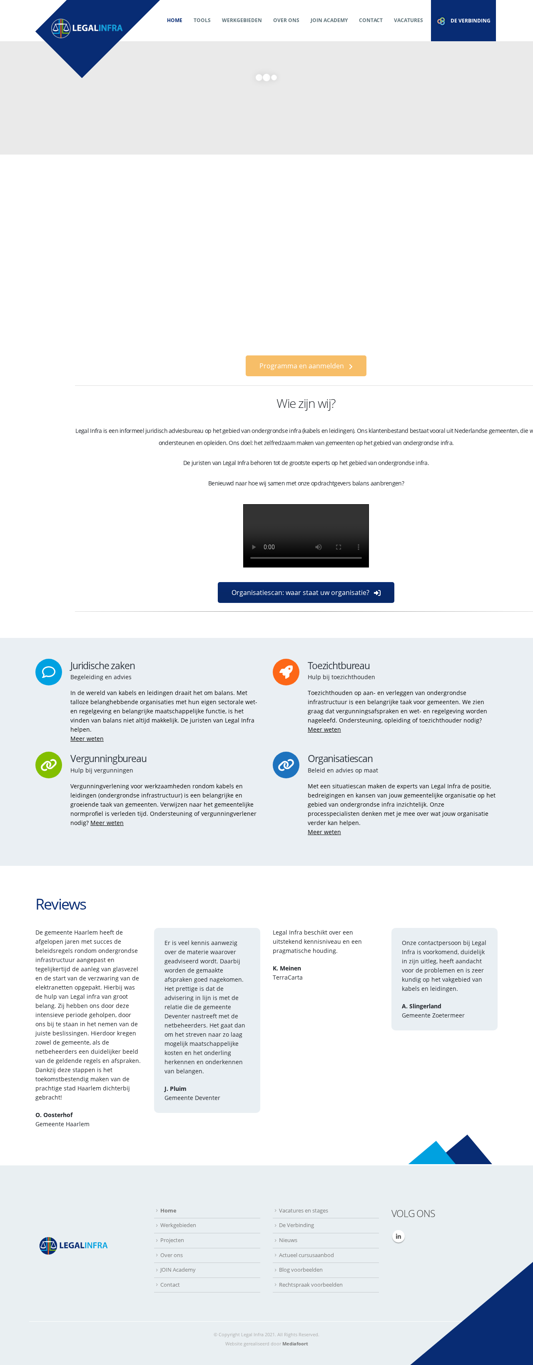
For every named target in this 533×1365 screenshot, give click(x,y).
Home (174, 20)
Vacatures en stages (303, 1210)
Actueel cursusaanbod (306, 1255)
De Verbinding (296, 1225)
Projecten (172, 1240)
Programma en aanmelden (302, 365)
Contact (371, 20)
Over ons (286, 20)
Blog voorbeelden (301, 1269)
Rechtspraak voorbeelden (311, 1284)
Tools (202, 20)
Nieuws (288, 1240)
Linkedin (398, 1236)
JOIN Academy (329, 20)
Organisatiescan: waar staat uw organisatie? (301, 592)
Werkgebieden (242, 20)
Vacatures (408, 20)
